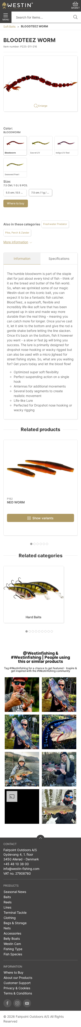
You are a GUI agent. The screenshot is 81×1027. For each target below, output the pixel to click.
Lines (7, 907)
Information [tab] (22, 258)
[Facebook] (7, 1003)
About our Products (18, 978)
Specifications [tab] (59, 258)
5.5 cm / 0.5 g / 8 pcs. (16, 192)
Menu (5, 19)
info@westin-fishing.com (21, 869)
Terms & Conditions (18, 993)
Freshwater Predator (55, 224)
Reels (7, 902)
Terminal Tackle (15, 912)
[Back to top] (40, 839)
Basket (75, 8)
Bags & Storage (15, 923)
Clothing (10, 918)
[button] (40, 83)
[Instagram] (17, 1003)
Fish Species (13, 954)
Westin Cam (12, 944)
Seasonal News (15, 892)
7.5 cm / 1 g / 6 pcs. (41, 192)
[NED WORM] (40, 468)
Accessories (12, 933)
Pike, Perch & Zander (17, 232)
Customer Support (17, 983)
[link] (21, 694)
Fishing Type (13, 949)
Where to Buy (13, 972)
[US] (17, 5)
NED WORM (16, 502)
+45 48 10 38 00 (16, 864)
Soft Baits (9, 26)
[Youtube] (27, 1003)
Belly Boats (12, 938)
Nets (7, 928)
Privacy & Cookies (17, 988)
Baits (7, 897)
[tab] (31, 544)
